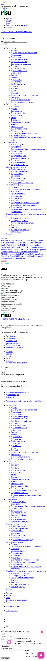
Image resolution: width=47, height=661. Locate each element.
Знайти (4, 44)
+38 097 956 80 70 (9, 32)
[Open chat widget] (40, 655)
